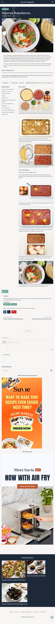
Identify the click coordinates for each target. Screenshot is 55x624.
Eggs (13, 308)
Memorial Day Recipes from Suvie (42, 319)
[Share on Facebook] (4, 311)
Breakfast (7, 304)
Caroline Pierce (6, 15)
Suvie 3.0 (26, 308)
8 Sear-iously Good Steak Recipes (13, 319)
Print (4, 291)
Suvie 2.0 (22, 308)
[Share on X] (8, 311)
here (6, 76)
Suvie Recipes (32, 308)
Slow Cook (16, 308)
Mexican (14, 304)
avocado (35, 60)
